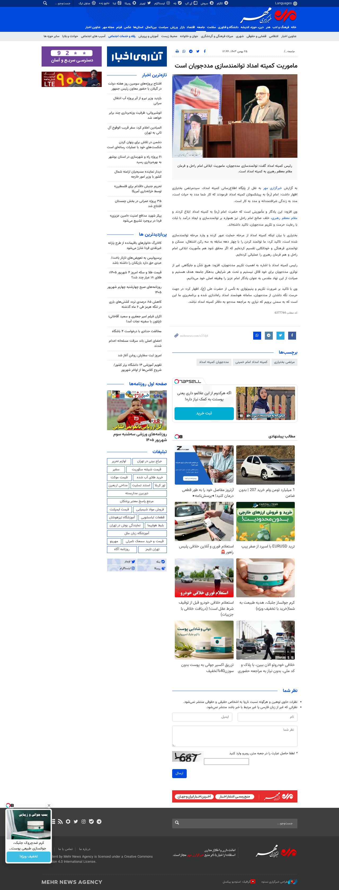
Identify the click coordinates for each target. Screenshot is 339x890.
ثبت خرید (204, 413)
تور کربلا (160, 485)
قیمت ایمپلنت (119, 509)
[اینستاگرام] (83, 822)
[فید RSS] (60, 822)
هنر (268, 27)
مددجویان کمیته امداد (214, 362)
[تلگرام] (99, 822)
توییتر (143, 4)
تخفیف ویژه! (29, 857)
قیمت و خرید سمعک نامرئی (145, 541)
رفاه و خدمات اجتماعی (122, 36)
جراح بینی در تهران (149, 461)
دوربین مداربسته (136, 493)
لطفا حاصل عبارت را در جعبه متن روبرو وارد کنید (263, 753)
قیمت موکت (119, 477)
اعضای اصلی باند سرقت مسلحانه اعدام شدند (135, 343)
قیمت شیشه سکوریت (146, 469)
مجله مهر (108, 27)
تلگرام (220, 4)
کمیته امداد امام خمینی (251, 362)
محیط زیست (169, 36)
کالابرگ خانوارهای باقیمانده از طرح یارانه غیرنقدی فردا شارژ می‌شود (135, 245)
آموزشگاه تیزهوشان (122, 517)
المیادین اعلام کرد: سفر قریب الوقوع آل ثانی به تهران (135, 130)
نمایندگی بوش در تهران (125, 525)
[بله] (91, 822)
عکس (127, 27)
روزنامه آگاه (122, 549)
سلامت (211, 27)
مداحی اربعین (118, 485)
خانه (293, 27)
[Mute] (249, 416)
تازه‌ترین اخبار (154, 75)
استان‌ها (138, 27)
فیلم (119, 27)
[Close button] (49, 805)
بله (175, 4)
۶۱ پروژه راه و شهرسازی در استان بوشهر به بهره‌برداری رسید (135, 159)
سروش (205, 4)
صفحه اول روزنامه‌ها (148, 384)
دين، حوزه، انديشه (252, 27)
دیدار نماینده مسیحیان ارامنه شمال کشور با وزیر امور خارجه (138, 174)
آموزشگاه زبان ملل (136, 533)
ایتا (115, 4)
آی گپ (189, 4)
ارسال (179, 773)
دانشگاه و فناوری (228, 27)
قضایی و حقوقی (256, 36)
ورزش (174, 27)
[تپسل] (176, 381)
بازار (182, 27)
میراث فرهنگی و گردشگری (217, 36)
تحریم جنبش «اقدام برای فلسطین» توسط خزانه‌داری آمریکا (138, 189)
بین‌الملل (151, 27)
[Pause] (241, 416)
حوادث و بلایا (70, 36)
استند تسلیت (141, 485)
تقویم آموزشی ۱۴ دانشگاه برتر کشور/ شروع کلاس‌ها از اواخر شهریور (138, 367)
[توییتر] (76, 822)
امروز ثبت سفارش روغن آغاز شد (140, 355)
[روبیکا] (68, 822)
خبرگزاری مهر (273, 188)
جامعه (201, 27)
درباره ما (84, 849)
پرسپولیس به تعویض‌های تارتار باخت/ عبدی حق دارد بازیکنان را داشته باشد (136, 260)
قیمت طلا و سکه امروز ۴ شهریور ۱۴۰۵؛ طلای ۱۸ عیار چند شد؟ (135, 275)
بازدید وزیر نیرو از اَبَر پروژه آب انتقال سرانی (137, 101)
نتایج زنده (104, 3)
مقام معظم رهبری (284, 218)
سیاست (163, 27)
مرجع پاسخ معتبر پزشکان (137, 501)
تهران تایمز (152, 549)
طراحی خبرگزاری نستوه (274, 882)
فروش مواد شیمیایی (150, 509)
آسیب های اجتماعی (93, 36)
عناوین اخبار (288, 36)
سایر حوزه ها (51, 36)
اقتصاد (191, 27)
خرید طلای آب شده (150, 477)
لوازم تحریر (119, 461)
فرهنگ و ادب (281, 27)
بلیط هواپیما (156, 525)
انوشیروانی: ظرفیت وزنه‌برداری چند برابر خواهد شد (135, 115)
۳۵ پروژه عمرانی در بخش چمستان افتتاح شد (138, 204)
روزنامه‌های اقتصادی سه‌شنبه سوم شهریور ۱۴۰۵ (138, 437)
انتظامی (273, 36)
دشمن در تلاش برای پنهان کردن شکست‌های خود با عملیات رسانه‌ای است (134, 145)
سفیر (116, 469)
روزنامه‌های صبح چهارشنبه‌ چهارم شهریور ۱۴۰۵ (134, 289)
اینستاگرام (160, 4)
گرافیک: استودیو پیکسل (237, 882)
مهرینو (114, 541)
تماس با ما (65, 849)
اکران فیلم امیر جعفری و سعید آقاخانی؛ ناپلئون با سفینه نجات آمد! (135, 319)
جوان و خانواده (189, 36)
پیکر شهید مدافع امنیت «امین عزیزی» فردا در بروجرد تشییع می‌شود (136, 218)
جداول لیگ (85, 4)
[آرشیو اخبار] (52, 822)
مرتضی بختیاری (284, 362)
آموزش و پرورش (148, 36)
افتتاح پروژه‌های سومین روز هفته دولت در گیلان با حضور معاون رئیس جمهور (135, 86)
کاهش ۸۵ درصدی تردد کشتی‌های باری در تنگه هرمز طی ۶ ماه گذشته (135, 304)
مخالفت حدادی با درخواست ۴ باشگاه (137, 331)
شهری (240, 36)
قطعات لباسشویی (152, 517)
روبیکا (128, 4)
